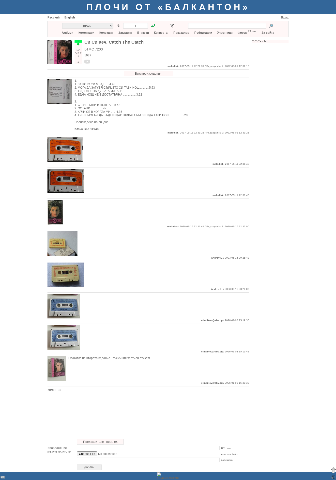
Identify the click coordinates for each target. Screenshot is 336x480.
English (69, 17)
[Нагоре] (333, 470)
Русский (53, 17)
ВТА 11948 (91, 129)
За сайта (267, 32)
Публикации (203, 32)
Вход (285, 17)
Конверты (161, 32)
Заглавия (125, 32)
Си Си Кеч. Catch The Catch (114, 42)
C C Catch (259, 41)
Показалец (181, 32)
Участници (224, 32)
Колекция (106, 32)
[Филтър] (172, 26)
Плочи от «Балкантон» (168, 7)
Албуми (67, 32)
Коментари (86, 32)
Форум (242, 32)
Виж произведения (148, 73)
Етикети (143, 32)
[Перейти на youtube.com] (87, 62)
